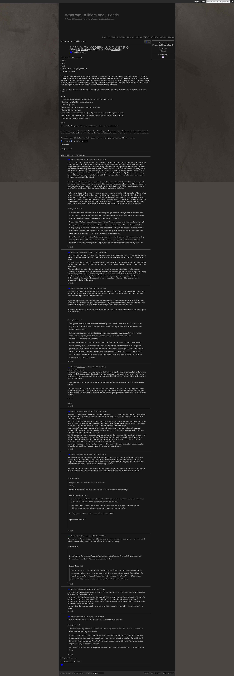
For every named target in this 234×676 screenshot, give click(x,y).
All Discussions (66, 41)
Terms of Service (168, 673)
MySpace (66, 141)
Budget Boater (83, 50)
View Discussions (78, 52)
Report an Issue (156, 673)
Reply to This (66, 149)
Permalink (69, 159)
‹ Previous (65, 661)
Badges (146, 673)
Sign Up (196, 2)
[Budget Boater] (64, 52)
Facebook (76, 141)
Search (232, 1)
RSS (62, 665)
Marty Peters (81, 367)
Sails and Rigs (116, 50)
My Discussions (80, 41)
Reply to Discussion (69, 658)
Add (149, 42)
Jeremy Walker (82, 252)
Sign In (203, 2)
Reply (70, 247)
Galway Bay (81, 589)
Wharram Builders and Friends (92, 15)
